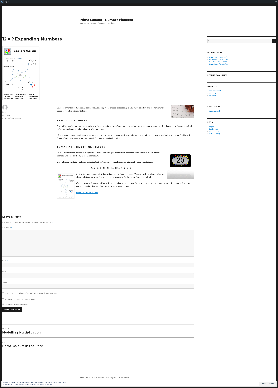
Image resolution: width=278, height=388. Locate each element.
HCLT (4, 118)
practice (9, 118)
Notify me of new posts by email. (16, 304)
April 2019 (212, 95)
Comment (7, 228)
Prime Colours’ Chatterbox (218, 64)
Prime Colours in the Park (218, 57)
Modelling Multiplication (218, 62)
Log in (211, 127)
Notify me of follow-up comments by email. (20, 299)
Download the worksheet (87, 192)
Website (5, 282)
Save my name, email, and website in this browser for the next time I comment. (33, 293)
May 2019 (212, 93)
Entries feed (213, 129)
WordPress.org (214, 134)
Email (5, 271)
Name (5, 261)
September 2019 (215, 91)
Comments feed (215, 131)
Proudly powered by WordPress (117, 378)
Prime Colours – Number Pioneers (106, 20)
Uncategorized (214, 111)
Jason (4, 112)
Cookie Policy (47, 384)
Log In (7, 2)
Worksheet (17, 118)
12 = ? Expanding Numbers (218, 59)
